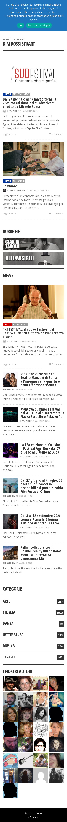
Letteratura (13, 634)
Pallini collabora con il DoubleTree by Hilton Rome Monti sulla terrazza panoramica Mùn (41, 553)
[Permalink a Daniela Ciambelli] (56, 699)
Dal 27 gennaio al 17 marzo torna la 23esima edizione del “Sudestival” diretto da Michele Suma (29, 103)
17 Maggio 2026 (24, 563)
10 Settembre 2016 (40, 190)
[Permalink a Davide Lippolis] (10, 744)
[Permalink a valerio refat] (41, 775)
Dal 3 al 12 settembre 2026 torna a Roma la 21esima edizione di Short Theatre (40, 519)
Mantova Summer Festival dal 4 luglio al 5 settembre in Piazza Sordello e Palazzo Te (42, 413)
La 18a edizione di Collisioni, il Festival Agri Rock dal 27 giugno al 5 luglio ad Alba (41, 448)
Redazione (13, 111)
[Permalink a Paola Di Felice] (25, 729)
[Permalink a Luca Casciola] (10, 775)
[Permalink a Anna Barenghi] (41, 744)
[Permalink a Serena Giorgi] (25, 699)
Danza (8, 623)
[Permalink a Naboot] (25, 760)
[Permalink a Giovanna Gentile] (41, 714)
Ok (20, 25)
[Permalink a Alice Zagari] (56, 760)
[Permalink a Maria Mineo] (10, 760)
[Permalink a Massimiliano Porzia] (10, 790)
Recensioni (19, 181)
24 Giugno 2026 (28, 341)
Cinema (7, 94)
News (26, 94)
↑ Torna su (33, 817)
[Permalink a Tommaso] (33, 158)
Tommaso (10, 186)
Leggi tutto (8, 134)
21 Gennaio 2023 (29, 111)
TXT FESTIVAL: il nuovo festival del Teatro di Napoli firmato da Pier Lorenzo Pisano (33, 333)
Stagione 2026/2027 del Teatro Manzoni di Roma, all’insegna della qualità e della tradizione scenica (40, 379)
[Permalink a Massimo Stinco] (10, 699)
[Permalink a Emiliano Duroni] (41, 683)
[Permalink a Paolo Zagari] (25, 744)
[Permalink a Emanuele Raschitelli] (56, 775)
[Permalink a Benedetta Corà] (41, 699)
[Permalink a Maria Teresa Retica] (56, 683)
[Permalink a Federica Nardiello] (25, 775)
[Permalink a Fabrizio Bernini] (56, 714)
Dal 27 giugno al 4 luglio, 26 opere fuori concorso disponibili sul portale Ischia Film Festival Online (41, 486)
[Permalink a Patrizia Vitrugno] (25, 714)
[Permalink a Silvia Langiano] (56, 744)
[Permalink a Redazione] (41, 729)
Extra (16, 324)
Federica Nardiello (17, 190)
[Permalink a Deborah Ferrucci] (10, 714)
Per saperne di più (39, 25)
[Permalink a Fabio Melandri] (10, 683)
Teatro (7, 324)
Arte (6, 601)
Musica (9, 645)
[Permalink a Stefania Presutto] (41, 760)
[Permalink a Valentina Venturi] (25, 683)
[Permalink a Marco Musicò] (10, 729)
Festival (17, 94)
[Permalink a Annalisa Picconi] (56, 729)
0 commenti (58, 134)
